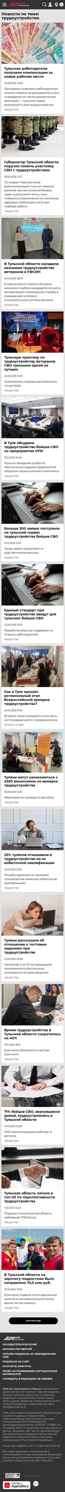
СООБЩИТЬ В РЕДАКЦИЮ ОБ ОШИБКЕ (27, 1378)
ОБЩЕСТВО (11, 110)
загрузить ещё (33, 1321)
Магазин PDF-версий (17, 1349)
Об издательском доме (20, 1344)
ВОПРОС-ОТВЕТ (14, 725)
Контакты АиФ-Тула (17, 1366)
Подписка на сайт (16, 1361)
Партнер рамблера (31, 1476)
